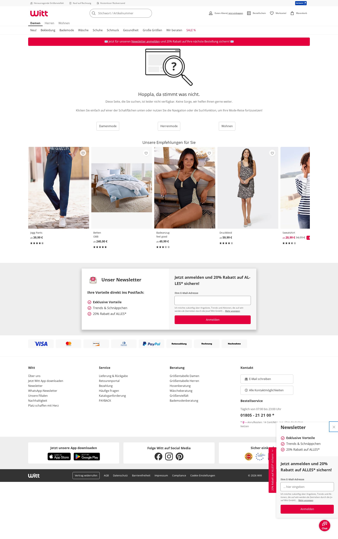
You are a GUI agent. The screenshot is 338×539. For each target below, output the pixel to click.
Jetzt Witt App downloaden (45, 381)
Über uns (34, 376)
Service (104, 368)
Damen (35, 23)
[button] (306, 188)
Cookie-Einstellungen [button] (202, 475)
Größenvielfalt (179, 396)
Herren (49, 23)
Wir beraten (174, 30)
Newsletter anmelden (145, 41)
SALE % (191, 30)
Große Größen (152, 30)
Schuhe (98, 30)
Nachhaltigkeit (37, 401)
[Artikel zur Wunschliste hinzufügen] (83, 153)
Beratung (177, 368)
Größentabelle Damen (184, 376)
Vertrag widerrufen (86, 475)
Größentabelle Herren (184, 381)
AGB (106, 475)
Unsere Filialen (38, 396)
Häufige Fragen (109, 391)
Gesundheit (131, 30)
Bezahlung (106, 386)
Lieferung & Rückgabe (113, 376)
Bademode (67, 30)
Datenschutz (120, 475)
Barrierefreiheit (141, 475)
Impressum (161, 475)
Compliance (179, 475)
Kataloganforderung (112, 396)
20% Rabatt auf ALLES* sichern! (272, 472)
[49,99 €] (184, 188)
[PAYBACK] (301, 3)
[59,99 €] (247, 188)
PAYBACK (105, 401)
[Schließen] (334, 426)
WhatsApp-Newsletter (42, 391)
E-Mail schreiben (258, 380)
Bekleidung (48, 30)
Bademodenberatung (184, 401)
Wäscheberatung (181, 391)
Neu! (33, 30)
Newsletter (35, 386)
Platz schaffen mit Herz (43, 405)
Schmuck (113, 30)
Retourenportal (109, 381)
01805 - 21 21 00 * (257, 415)
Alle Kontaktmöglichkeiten (266, 390)
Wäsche (83, 30)
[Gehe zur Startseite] (39, 13)
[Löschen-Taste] (148, 13)
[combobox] (128, 13)
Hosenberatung (180, 386)
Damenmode (108, 126)
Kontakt (246, 368)
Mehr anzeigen (305, 500)
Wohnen (64, 23)
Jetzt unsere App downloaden (73, 448)
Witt (31, 368)
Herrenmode (169, 126)
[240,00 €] (121, 188)
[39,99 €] (58, 188)
